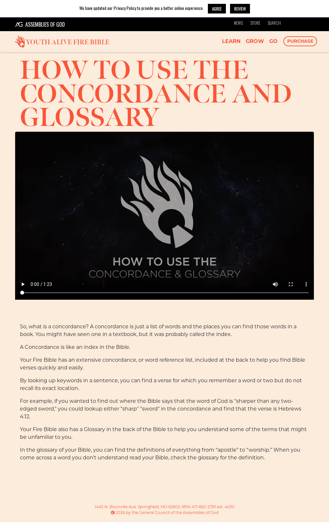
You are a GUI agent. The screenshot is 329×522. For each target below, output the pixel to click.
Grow (255, 41)
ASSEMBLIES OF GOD (45, 24)
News (238, 22)
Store (255, 22)
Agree (217, 8)
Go (273, 41)
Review (240, 8)
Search (274, 22)
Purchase (300, 41)
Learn (231, 41)
